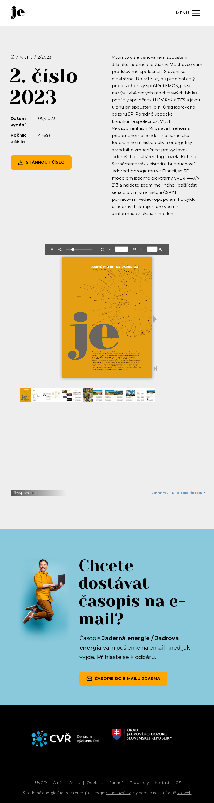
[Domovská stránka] (13, 57)
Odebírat (95, 782)
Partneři (116, 782)
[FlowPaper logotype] (25, 493)
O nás (58, 782)
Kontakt (162, 782)
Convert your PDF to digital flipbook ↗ (178, 492)
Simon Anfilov (118, 792)
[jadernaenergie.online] (18, 13)
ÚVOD (41, 782)
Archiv (26, 57)
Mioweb (184, 792)
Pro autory (139, 782)
